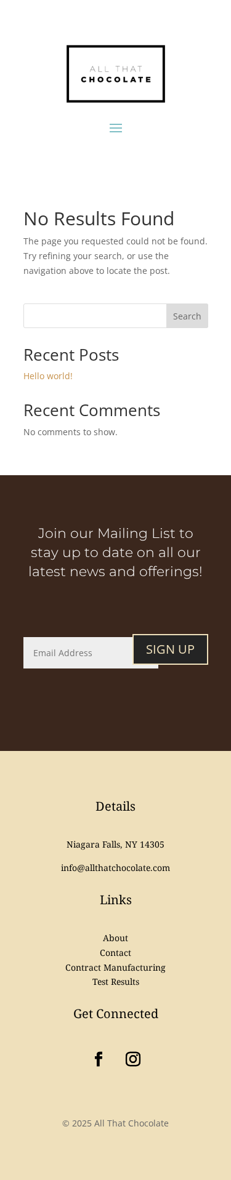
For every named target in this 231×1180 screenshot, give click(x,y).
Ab (115, 938)
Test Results (115, 981)
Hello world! (48, 376)
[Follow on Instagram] (133, 1059)
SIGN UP (170, 649)
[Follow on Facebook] (98, 1059)
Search (187, 316)
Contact (115, 952)
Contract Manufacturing (115, 967)
